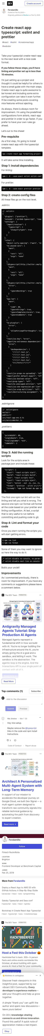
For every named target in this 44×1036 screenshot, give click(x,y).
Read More (9, 681)
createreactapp (26, 42)
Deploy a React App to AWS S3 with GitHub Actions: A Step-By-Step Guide (19, 890)
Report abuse (30, 746)
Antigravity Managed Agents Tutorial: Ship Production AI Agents (19, 630)
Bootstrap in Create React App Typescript (21, 912)
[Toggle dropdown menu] (40, 595)
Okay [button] (7, 1031)
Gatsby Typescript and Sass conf (17, 902)
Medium (26, 15)
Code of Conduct (15, 746)
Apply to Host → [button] (11, 972)
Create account (34, 3)
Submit (10, 708)
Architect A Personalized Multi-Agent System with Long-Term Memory (22, 785)
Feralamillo (13, 10)
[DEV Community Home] (10, 3)
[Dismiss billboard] (40, 975)
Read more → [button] (10, 824)
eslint (13, 42)
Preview (23, 708)
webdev (6, 46)
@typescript (31, 728)
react (5, 42)
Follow (22, 846)
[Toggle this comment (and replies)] (3, 723)
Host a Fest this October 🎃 (21, 953)
